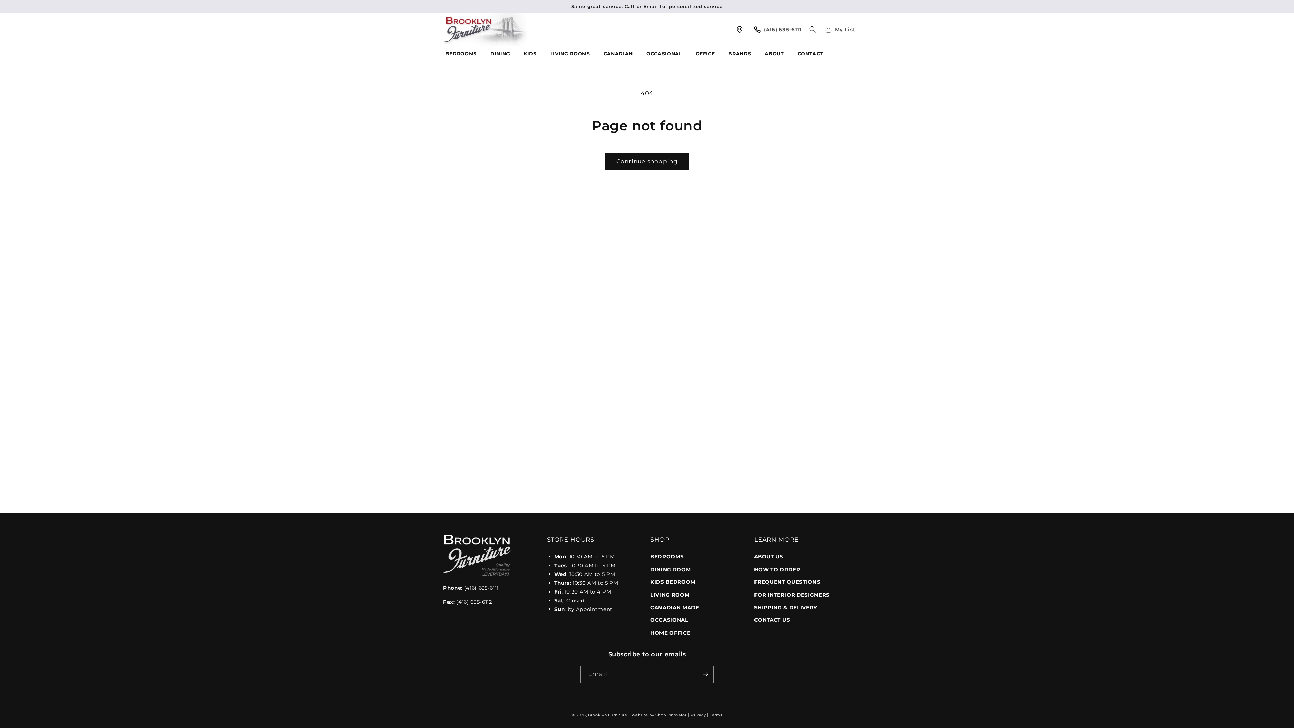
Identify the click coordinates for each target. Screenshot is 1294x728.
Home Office (670, 633)
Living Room (669, 595)
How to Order (777, 569)
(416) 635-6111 (471, 588)
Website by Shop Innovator (659, 714)
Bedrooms (667, 556)
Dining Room (670, 569)
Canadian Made (674, 607)
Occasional (669, 620)
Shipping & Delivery (786, 607)
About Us (768, 556)
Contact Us (772, 620)
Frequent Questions (787, 582)
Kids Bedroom (673, 582)
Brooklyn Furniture (607, 714)
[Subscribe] (705, 674)
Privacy (698, 714)
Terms (716, 714)
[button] (812, 29)
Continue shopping (647, 161)
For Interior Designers (792, 595)
